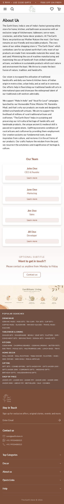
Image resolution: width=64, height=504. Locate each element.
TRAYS (57, 349)
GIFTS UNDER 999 (34, 366)
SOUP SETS (39, 335)
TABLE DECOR (36, 356)
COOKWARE (7, 345)
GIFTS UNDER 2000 (10, 369)
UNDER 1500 (40, 380)
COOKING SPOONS (39, 345)
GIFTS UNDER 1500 (50, 366)
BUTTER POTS (54, 345)
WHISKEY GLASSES (34, 325)
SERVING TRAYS (25, 338)
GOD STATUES (7, 359)
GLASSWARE (20, 325)
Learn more (32, 178)
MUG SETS (21, 322)
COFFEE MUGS (8, 325)
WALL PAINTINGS (22, 356)
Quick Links (8, 480)
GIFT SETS (6, 366)
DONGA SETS (38, 338)
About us (7, 471)
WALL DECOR (7, 356)
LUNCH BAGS (48, 349)
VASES (55, 356)
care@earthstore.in (14, 436)
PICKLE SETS (18, 349)
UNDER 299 (7, 380)
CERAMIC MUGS (8, 322)
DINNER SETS (7, 335)
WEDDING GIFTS (43, 369)
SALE (39, 383)
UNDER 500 (18, 380)
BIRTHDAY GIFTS (9, 373)
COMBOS (46, 383)
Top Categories (10, 454)
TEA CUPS (30, 322)
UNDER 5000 (7, 383)
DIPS (57, 335)
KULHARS (6, 328)
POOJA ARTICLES (33, 359)
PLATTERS (49, 335)
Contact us (32, 274)
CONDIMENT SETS (9, 338)
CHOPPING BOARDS (22, 345)
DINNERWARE (20, 335)
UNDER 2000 (53, 380)
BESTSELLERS (30, 383)
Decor (6, 463)
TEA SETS (39, 322)
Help (5, 488)
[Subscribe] (59, 420)
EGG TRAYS (6, 349)
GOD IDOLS (19, 359)
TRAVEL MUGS (49, 325)
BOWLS (30, 335)
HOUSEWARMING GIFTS (26, 373)
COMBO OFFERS (18, 366)
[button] (5, 9)
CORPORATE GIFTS (26, 369)
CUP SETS (49, 322)
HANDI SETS (50, 338)
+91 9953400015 (14, 440)
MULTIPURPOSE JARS (32, 349)
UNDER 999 (29, 380)
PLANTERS (47, 356)
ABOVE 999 (19, 383)
